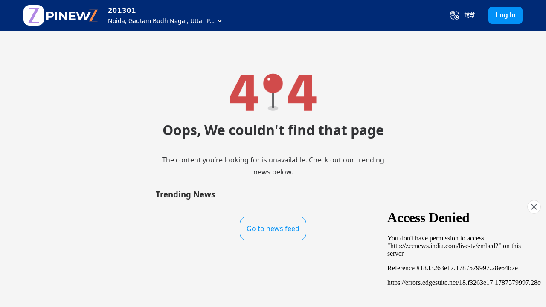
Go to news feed (273, 228)
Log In (505, 15)
